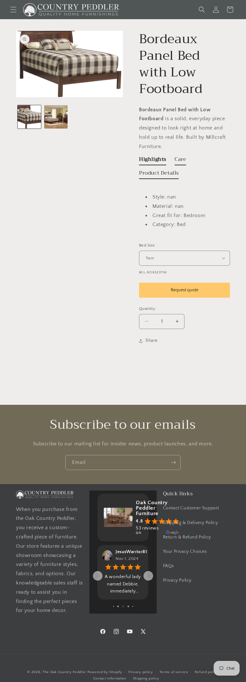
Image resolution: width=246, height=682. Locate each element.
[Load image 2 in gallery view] (56, 117)
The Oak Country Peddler (64, 672)
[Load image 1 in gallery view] (29, 117)
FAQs (168, 565)
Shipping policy (146, 678)
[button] (13, 10)
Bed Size (147, 245)
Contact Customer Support (191, 508)
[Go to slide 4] (118, 606)
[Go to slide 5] (123, 606)
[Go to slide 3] (113, 606)
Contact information (110, 678)
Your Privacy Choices (185, 551)
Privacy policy (140, 672)
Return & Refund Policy (187, 537)
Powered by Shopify (104, 672)
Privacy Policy (177, 580)
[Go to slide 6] (128, 606)
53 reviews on (147, 530)
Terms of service (174, 672)
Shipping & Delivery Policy (190, 522)
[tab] (152, 160)
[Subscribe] (173, 462)
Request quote (184, 290)
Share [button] (151, 340)
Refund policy (207, 672)
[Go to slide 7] (132, 606)
